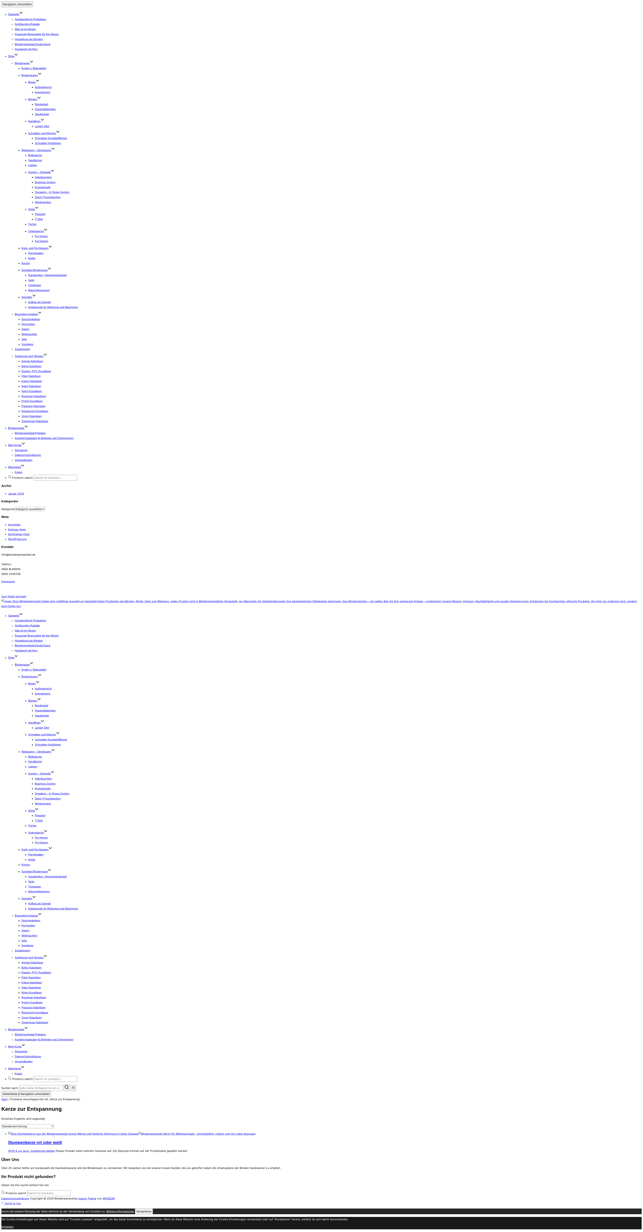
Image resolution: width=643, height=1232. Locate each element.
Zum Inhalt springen (13, 596)
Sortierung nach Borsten (29, 356)
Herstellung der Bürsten (29, 39)
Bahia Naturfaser (31, 366)
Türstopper (34, 285)
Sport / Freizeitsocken (48, 197)
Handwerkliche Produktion (30, 19)
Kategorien (8, 509)
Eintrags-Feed (17, 529)
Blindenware (22, 63)
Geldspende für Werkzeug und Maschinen (53, 307)
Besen (32, 82)
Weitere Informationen (120, 1211)
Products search (23, 477)
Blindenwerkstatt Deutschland (32, 44)
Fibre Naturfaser (31, 376)
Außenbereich (43, 87)
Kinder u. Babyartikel (33, 68)
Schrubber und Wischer (42, 133)
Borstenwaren (29, 75)
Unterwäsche (36, 231)
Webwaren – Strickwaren (36, 150)
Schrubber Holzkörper (48, 143)
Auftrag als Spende (39, 302)
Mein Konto (15, 445)
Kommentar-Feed (18, 534)
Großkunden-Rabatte (27, 24)
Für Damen (41, 241)
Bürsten (32, 99)
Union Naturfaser (31, 416)
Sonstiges (27, 344)
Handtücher (35, 160)
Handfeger (34, 121)
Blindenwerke (16, 428)
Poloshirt (40, 214)
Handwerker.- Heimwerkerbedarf (47, 275)
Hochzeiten (28, 324)
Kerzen (25, 263)
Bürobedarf (41, 104)
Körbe (31, 258)
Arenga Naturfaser (32, 361)
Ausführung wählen (43, 1151)
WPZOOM (109, 1198)
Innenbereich (42, 92)
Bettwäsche (35, 155)
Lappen (32, 165)
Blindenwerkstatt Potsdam (30, 433)
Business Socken (45, 182)
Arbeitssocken (43, 177)
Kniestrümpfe (43, 187)
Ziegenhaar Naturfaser (34, 421)
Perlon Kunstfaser (32, 401)
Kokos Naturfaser (31, 381)
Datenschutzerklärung (28, 455)
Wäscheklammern (39, 290)
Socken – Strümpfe (39, 172)
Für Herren (41, 236)
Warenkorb (14, 467)
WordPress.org (17, 539)
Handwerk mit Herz (26, 49)
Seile (31, 280)
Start (4, 1099)
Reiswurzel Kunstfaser (34, 411)
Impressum (8, 581)
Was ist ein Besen (25, 29)
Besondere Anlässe (26, 314)
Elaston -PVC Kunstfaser (36, 371)
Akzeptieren (144, 1211)
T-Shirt (39, 219)
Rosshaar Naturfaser (33, 396)
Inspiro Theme (87, 1198)
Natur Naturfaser (31, 386)
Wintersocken (43, 202)
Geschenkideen (30, 319)
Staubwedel (42, 114)
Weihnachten (29, 334)
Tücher (32, 224)
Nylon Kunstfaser (31, 391)
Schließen (7, 1226)
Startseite (13, 14)
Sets (24, 339)
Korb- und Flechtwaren (35, 248)
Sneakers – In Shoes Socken (52, 192)
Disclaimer (21, 450)
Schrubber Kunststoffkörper (51, 138)
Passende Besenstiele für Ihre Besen (37, 34)
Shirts (31, 209)
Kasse (18, 472)
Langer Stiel (42, 126)
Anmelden (14, 524)
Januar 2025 (16, 493)
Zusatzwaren (22, 349)
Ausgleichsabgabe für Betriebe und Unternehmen (44, 438)
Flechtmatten (36, 253)
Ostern (25, 329)
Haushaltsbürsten (45, 109)
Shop (11, 56)
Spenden (26, 297)
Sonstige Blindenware (34, 270)
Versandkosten (23, 460)
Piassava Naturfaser (33, 406)
